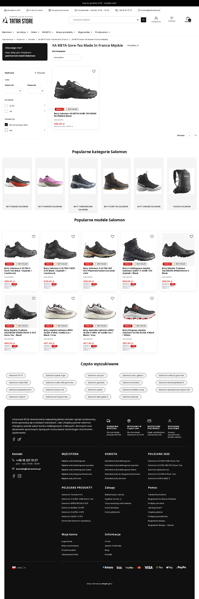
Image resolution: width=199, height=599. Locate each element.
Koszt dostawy (112, 507)
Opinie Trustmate (113, 545)
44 (10, 111)
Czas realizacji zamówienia (118, 503)
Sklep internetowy (98, 584)
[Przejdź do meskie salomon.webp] (17, 181)
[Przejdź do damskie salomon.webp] (50, 181)
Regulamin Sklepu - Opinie (161, 525)
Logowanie (67, 541)
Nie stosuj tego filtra (18, 125)
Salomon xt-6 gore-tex (56, 396)
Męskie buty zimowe (71, 478)
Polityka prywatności (158, 516)
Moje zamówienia (70, 545)
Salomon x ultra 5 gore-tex (171, 375)
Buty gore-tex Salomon (116, 206)
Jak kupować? (155, 507)
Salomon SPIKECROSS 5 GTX (75, 503)
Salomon (21, 39)
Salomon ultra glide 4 (98, 396)
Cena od (9, 85)
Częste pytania (155, 512)
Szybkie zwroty (112, 499)
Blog (107, 550)
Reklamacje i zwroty (114, 494)
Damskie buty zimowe (115, 478)
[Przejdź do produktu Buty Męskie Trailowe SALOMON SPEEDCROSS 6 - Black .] (178, 249)
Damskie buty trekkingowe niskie (120, 469)
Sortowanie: (59, 51)
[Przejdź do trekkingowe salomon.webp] (83, 181)
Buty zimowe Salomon (148, 206)
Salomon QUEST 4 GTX (72, 516)
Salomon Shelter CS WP (73, 507)
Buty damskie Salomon (50, 206)
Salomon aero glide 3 (133, 375)
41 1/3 (11, 105)
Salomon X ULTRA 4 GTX (73, 512)
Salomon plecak (130, 396)
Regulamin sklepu (156, 520)
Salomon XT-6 (16, 375)
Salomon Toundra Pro (72, 494)
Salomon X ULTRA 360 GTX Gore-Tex (165, 465)
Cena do (31, 85)
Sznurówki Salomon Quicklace (76, 520)
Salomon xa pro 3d (55, 389)
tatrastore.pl (7, 39)
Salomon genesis (96, 382)
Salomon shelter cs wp (133, 389)
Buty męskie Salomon (17, 206)
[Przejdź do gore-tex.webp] (116, 181)
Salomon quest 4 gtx (55, 375)
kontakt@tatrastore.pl (28, 469)
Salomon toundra (131, 382)
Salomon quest (95, 389)
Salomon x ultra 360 (18, 382)
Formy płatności (112, 512)
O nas (108, 541)
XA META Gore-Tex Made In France (53, 39)
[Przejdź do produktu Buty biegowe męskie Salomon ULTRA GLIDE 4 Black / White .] (139, 311)
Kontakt (108, 554)
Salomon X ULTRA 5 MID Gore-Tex (163, 461)
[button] (143, 19)
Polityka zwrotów (156, 503)
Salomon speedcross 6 (20, 389)
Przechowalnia (69, 550)
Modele (31, 39)
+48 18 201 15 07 (27, 460)
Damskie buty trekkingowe (117, 461)
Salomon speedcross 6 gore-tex (174, 389)
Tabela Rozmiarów (157, 494)
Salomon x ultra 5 (17, 396)
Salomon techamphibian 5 (171, 382)
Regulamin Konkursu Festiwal (162, 499)
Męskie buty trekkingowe (73, 461)
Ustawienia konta (70, 554)
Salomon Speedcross (158, 469)
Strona (180, 135)
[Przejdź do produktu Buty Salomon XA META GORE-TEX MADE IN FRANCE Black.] (75, 89)
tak (10, 130)
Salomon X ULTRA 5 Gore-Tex (162, 474)
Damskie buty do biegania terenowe (122, 474)
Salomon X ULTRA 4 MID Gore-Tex (77, 499)
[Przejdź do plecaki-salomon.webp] (181, 181)
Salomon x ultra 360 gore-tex (59, 382)
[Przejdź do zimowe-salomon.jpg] (149, 181)
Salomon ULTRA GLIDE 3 (159, 478)
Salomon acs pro (96, 375)
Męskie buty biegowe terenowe (77, 474)
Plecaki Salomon (181, 206)
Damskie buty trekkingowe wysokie (122, 465)
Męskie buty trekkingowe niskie (76, 469)
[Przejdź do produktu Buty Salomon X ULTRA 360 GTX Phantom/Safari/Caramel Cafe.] (99, 249)
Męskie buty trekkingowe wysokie (78, 465)
